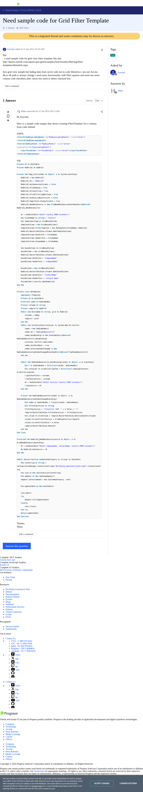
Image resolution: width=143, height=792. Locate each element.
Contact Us (11, 638)
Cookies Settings (128, 783)
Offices (9, 739)
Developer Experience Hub (18, 589)
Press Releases (12, 731)
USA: (21, 641)
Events (9, 614)
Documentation (12, 594)
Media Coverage (13, 734)
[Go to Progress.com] (9, 714)
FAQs (8, 617)
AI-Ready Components (22, 570)
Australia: (23, 651)
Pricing (9, 580)
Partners (9, 609)
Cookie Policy (37, 786)
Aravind (10, 49)
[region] (71, 783)
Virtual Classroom (14, 612)
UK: (21, 643)
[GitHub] (13, 674)
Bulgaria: (22, 648)
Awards (9, 729)
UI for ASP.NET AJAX (30, 10)
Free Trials (10, 577)
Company (10, 724)
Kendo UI (4, 565)
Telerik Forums (12, 10)
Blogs (8, 602)
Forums (9, 599)
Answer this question (17, 546)
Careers (9, 737)
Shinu (23, 111)
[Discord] (13, 677)
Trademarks (39, 771)
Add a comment (12, 86)
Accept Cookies (101, 783)
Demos (9, 592)
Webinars (10, 604)
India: (22, 646)
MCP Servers (6, 570)
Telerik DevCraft (7, 560)
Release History (13, 597)
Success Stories (12, 626)
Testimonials (11, 629)
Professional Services (15, 607)
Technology (11, 726)
